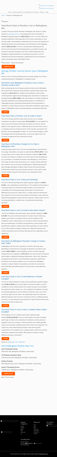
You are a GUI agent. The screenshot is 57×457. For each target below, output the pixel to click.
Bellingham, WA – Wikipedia (16, 342)
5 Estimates (10, 4)
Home (3, 15)
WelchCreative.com (43, 454)
